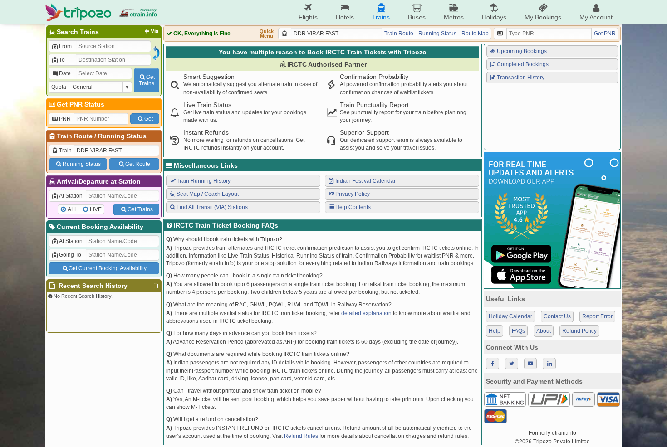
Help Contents (353, 207)
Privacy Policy (352, 194)
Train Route (75, 136)
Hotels (345, 17)
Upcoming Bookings (522, 51)
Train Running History (204, 181)
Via (155, 31)
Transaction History (520, 77)
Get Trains (140, 209)
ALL (73, 209)
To (62, 60)
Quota (58, 87)
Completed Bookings (523, 64)
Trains (381, 17)
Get (148, 119)
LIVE (96, 209)
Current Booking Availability (100, 226)
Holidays (494, 17)
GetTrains (147, 80)
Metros (454, 17)
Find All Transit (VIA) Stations (212, 207)
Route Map (475, 33)
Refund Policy (579, 331)
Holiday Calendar (510, 316)
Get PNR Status (80, 104)
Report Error (597, 316)
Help (494, 331)
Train (65, 150)
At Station (71, 196)
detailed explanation (366, 313)
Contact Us (557, 316)
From (65, 46)
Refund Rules (301, 436)
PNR (65, 119)
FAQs (518, 331)
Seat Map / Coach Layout (208, 194)
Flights (308, 17)
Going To (70, 255)
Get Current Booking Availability (108, 268)
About (543, 331)
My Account (596, 17)
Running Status (122, 136)
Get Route (137, 164)
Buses (417, 17)
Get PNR (605, 33)
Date (65, 73)
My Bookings (543, 17)
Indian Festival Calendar (365, 181)
